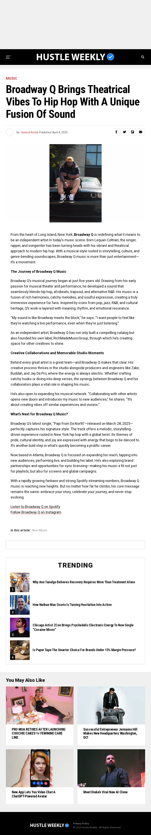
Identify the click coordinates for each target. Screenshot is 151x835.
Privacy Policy (81, 823)
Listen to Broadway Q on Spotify (35, 507)
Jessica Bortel (29, 132)
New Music (39, 530)
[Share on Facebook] (116, 131)
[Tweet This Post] (124, 131)
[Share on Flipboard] (132, 131)
